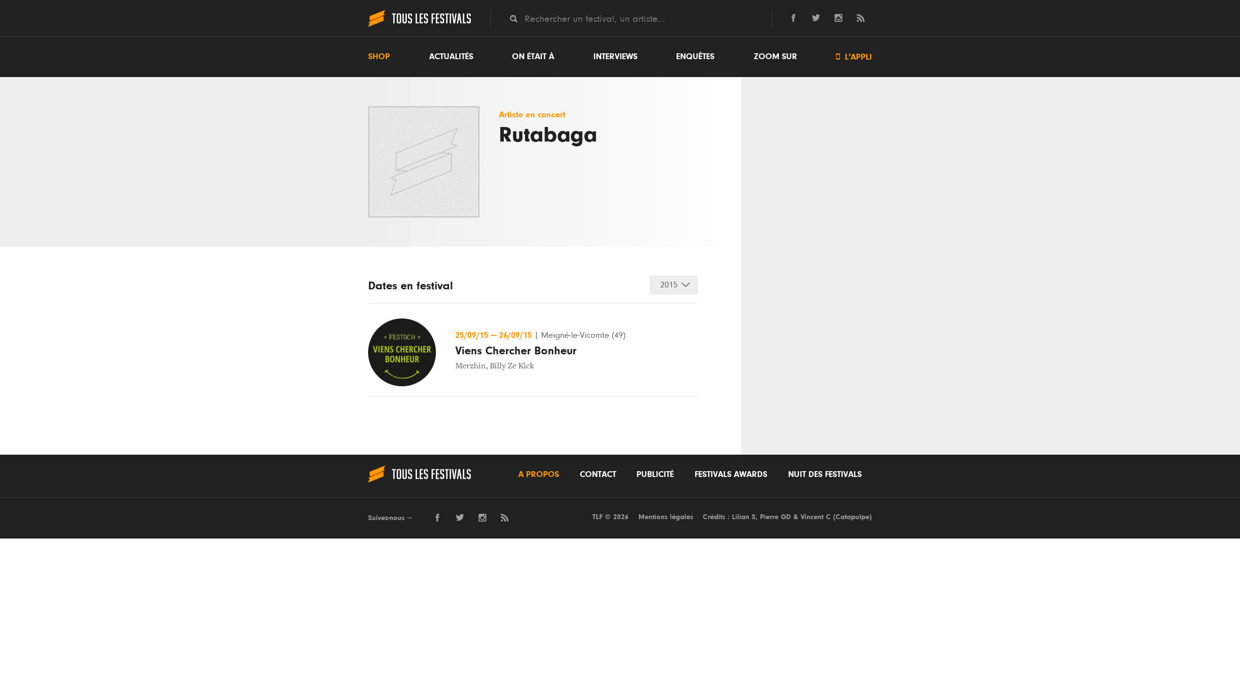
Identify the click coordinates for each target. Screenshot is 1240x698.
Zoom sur (775, 56)
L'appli (854, 57)
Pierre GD (775, 517)
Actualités (451, 56)
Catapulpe (852, 517)
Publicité (655, 474)
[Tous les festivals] (419, 25)
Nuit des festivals (825, 474)
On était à (533, 56)
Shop (379, 56)
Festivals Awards (731, 474)
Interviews (615, 56)
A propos (538, 474)
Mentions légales (665, 517)
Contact (598, 474)
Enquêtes (695, 56)
